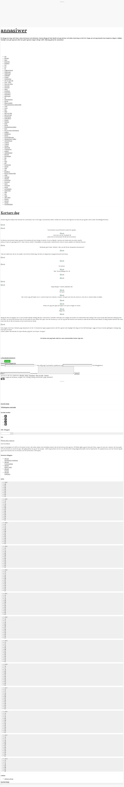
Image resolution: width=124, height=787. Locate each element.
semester (7, 185)
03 (5, 492)
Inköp (6, 89)
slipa (5, 192)
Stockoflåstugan (9, 137)
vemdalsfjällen (8, 204)
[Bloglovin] (5, 417)
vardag (6, 203)
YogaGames (8, 149)
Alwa (5, 60)
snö (5, 194)
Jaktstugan (7, 96)
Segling (6, 132)
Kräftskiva (7, 474)
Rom (5, 129)
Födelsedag (7, 79)
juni (5, 170)
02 (5, 494)
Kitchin (6, 101)
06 (5, 487)
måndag (6, 177)
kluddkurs (7, 172)
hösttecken (7, 165)
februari (6, 154)
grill (5, 163)
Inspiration (7, 93)
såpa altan (7, 197)
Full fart (6, 471)
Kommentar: (34, 373)
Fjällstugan (7, 72)
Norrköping (7, 117)
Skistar (6, 135)
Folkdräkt (7, 75)
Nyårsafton (7, 118)
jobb (5, 168)
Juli (5, 98)
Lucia (5, 108)
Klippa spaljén (8, 103)
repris (6, 184)
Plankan (6, 122)
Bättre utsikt (8, 467)
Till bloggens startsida (8, 407)
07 (5, 486)
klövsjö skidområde (10, 173)
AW (5, 56)
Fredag (6, 77)
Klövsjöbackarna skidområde (12, 105)
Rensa (6, 125)
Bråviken (6, 63)
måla (5, 175)
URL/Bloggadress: (98, 365)
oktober (6, 178)
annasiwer (14, 30)
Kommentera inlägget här (8, 363)
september (7, 190)
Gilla (8, 361)
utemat (6, 201)
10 (5, 504)
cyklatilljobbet (8, 153)
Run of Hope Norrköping (11, 130)
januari (6, 166)
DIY (5, 65)
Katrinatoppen (8, 99)
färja (5, 161)
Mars (5, 111)
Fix (5, 68)
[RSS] (5, 425)
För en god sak (8, 80)
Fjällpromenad (8, 70)
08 (5, 484)
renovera (7, 182)
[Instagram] (5, 419)
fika (5, 158)
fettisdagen (7, 156)
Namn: (3, 365)
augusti (6, 151)
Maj (5, 110)
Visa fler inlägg (5, 404)
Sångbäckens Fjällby (10, 139)
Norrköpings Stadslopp (11, 460)
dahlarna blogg (8, 779)
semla (6, 187)
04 (5, 491)
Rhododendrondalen (10, 127)
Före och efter (8, 84)
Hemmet (7, 86)
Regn (5, 123)
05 (5, 489)
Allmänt (6, 58)
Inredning (7, 91)
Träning (6, 142)
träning (6, 199)
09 (5, 506)
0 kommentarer (8, 357)
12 (5, 501)
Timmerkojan (8, 141)
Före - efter (7, 82)
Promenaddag (8, 464)
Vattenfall (7, 148)
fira (5, 160)
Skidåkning (7, 134)
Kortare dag (10, 213)
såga (5, 196)
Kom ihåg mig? (41, 365)
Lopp (5, 106)
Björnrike (7, 62)
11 (5, 502)
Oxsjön (6, 120)
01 (5, 496)
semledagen (8, 189)
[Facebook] (5, 422)
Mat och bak (8, 115)
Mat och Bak (8, 113)
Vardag (6, 146)
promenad (7, 180)
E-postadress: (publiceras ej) (54, 365)
